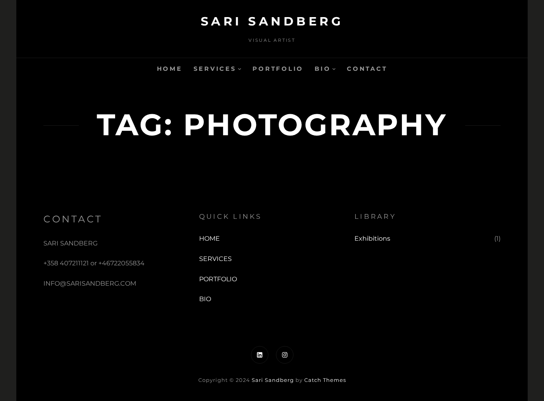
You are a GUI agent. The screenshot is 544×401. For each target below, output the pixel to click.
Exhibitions (372, 238)
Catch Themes (325, 380)
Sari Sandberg (272, 21)
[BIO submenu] (334, 68)
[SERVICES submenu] (239, 68)
